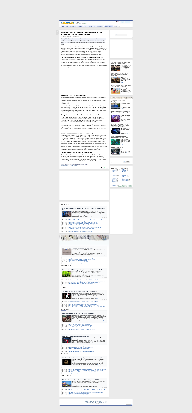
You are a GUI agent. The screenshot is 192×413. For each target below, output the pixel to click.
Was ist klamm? (108, 26)
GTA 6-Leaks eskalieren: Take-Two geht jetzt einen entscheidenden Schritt (84, 226)
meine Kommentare (121, 186)
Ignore (127, 186)
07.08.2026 (124, 171)
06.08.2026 (124, 173)
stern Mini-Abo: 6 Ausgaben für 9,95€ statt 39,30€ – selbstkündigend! (83, 304)
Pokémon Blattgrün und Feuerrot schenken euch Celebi (80, 231)
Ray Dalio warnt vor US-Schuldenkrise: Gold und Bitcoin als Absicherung (84, 371)
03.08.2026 (124, 176)
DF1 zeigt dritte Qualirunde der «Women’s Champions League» (82, 329)
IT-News (63, 287)
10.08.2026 (114, 185)
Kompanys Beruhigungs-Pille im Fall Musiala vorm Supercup (81, 351)
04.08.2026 (124, 175)
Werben (115, 26)
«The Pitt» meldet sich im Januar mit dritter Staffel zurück (80, 325)
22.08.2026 (114, 169)
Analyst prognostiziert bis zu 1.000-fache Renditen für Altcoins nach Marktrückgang (86, 370)
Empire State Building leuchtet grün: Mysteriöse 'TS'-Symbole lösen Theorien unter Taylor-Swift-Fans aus (90, 285)
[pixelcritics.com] (64, 165)
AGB (96, 401)
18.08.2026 (114, 174)
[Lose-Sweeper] (119, 26)
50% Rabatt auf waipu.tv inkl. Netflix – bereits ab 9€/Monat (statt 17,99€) (84, 305)
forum (131, 37)
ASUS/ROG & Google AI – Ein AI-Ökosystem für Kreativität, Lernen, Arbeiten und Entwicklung (120, 125)
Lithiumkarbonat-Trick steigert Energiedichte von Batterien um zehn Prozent (84, 270)
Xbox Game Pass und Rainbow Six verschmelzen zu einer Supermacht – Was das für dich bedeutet (81, 33)
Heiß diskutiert (125, 180)
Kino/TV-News (65, 309)
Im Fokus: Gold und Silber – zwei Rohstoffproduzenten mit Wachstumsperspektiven (86, 392)
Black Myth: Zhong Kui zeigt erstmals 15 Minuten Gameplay (81, 229)
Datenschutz (91, 401)
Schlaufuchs (73, 26)
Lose (85, 26)
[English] (117, 21)
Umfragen (100, 26)
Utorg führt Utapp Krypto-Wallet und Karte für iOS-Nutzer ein (81, 373)
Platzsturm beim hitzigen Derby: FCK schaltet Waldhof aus (81, 347)
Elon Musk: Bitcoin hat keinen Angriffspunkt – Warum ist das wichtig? (82, 358)
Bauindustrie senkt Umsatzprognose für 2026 (78, 261)
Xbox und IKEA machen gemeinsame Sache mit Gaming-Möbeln (120, 63)
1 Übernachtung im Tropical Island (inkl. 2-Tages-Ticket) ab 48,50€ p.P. (83, 279)
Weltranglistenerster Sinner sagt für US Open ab (79, 348)
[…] (89, 216)
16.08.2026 (114, 178)
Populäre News (125, 179)
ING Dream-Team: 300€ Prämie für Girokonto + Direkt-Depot (81, 303)
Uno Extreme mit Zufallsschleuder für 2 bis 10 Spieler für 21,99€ (82, 283)
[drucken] (57, 33)
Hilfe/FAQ (100, 402)
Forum (67, 26)
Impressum (105, 401)
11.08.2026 (114, 184)
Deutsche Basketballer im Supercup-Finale (78, 346)
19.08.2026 (114, 173)
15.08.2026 (114, 179)
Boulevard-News (66, 265)
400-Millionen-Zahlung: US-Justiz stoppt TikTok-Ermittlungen (79, 292)
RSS (106, 402)
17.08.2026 (114, 175)
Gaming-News (65, 204)
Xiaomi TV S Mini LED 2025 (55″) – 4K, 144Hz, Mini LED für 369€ (82, 328)
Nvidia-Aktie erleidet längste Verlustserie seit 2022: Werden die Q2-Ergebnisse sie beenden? (88, 369)
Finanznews (64, 353)
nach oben (128, 404)
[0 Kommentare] (64, 167)
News (63, 26)
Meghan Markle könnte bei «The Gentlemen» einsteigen (78, 313)
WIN (94, 26)
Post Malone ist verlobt (117, 147)
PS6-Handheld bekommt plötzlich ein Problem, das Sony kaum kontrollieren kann (83, 209)
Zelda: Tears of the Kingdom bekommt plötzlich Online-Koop (81, 228)
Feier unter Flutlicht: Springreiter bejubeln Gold (75, 336)
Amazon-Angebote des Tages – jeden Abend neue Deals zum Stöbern (83, 301)
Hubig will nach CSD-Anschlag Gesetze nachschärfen (80, 263)
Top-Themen (64, 243)
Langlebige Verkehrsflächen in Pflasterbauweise (79, 393)
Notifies (130, 186)
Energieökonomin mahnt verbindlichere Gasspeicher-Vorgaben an (82, 258)
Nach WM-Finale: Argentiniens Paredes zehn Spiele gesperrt (81, 349)
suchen (127, 161)
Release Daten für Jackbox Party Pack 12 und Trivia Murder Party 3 (83, 222)
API (103, 402)
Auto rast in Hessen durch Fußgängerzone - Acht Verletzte (119, 101)
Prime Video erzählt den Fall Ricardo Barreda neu (79, 324)
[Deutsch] (116, 21)
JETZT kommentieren (121, 35)
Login (123, 22)
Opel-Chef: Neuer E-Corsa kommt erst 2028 (78, 260)
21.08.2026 (114, 170)
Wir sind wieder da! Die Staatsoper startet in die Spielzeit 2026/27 (80, 380)
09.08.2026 (124, 169)
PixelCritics (77, 36)
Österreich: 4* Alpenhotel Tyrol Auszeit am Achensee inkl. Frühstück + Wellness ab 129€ (87, 281)
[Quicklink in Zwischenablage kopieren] (57, 32)
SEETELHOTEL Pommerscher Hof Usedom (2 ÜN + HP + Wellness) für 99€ (84, 282)
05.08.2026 (124, 174)
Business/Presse (66, 375)
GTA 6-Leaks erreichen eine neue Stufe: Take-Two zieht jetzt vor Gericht (83, 224)
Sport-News (64, 332)
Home (86, 402)
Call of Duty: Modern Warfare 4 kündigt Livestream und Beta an (82, 221)
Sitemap (86, 401)
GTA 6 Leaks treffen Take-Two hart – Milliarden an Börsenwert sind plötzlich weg (85, 227)
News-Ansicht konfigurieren (127, 185)
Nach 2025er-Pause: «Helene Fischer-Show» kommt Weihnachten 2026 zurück (120, 113)
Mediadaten (99, 401)
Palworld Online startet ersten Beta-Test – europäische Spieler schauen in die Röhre (86, 219)
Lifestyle (90, 26)
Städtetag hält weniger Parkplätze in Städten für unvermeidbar (82, 259)
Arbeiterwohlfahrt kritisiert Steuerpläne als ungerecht (77, 248)
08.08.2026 (124, 170)
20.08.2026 (114, 171)
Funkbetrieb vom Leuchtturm (75, 391)
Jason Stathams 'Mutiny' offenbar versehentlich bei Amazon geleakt (83, 326)
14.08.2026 (114, 180)
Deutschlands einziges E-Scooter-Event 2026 (78, 394)
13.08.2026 (114, 181)
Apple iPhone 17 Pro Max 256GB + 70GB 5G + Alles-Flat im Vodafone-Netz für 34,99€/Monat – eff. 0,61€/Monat (92, 306)
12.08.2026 (114, 182)
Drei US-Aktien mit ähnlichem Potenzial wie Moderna (80, 368)
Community (79, 26)
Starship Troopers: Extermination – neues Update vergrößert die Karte (83, 223)
